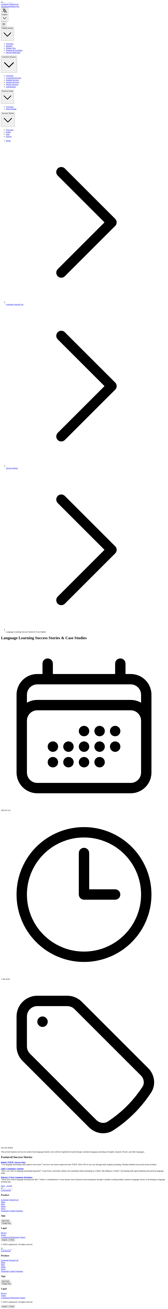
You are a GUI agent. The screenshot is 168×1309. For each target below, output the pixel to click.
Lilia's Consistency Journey (12, 1169)
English (4, 1240)
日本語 (11, 1240)
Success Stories (12, 468)
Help (3, 1204)
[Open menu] (3, 24)
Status (3, 1206)
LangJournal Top (12, 6)
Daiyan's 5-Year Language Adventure (16, 1177)
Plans (3, 1202)
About (3, 6)
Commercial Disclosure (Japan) (13, 1237)
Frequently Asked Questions (12, 1211)
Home (8, 141)
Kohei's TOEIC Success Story (13, 1162)
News (3, 1209)
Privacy (4, 1233)
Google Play (6, 1223)
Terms (3, 1235)
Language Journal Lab (14, 304)
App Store (5, 1221)
